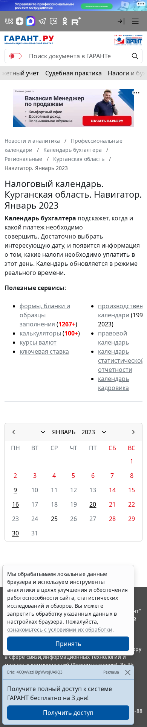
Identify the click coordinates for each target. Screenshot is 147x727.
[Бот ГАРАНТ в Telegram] (53, 21)
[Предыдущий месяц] (13, 432)
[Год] (104, 432)
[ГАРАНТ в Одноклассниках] (64, 21)
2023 (88, 432)
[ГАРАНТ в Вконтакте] (9, 21)
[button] (121, 21)
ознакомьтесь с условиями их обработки (59, 629)
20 (92, 504)
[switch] (15, 56)
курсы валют (38, 342)
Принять (68, 644)
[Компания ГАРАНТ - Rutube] (76, 21)
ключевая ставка (44, 351)
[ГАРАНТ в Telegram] (42, 21)
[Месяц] (43, 432)
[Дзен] (19, 21)
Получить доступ (68, 712)
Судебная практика (73, 73)
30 (15, 533)
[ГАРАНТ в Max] (30, 21)
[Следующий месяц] (133, 432)
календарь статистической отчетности (121, 360)
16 (15, 504)
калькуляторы (40, 333)
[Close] (128, 672)
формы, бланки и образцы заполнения (45, 315)
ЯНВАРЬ (63, 432)
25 (54, 519)
